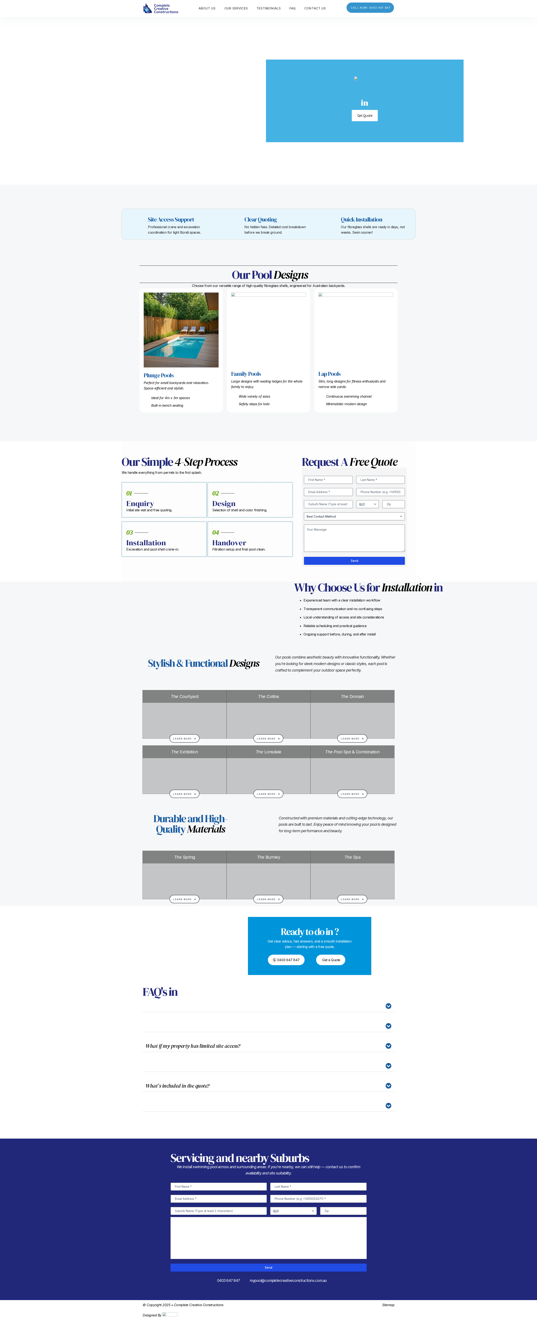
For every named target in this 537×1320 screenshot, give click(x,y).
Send (354, 560)
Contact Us (315, 8)
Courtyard (184, 696)
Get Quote (365, 115)
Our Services (236, 8)
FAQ (292, 8)
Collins (268, 696)
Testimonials (269, 8)
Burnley (268, 857)
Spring (184, 857)
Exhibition (184, 751)
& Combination (352, 751)
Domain (352, 696)
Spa (352, 857)
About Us (207, 8)
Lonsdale (268, 751)
